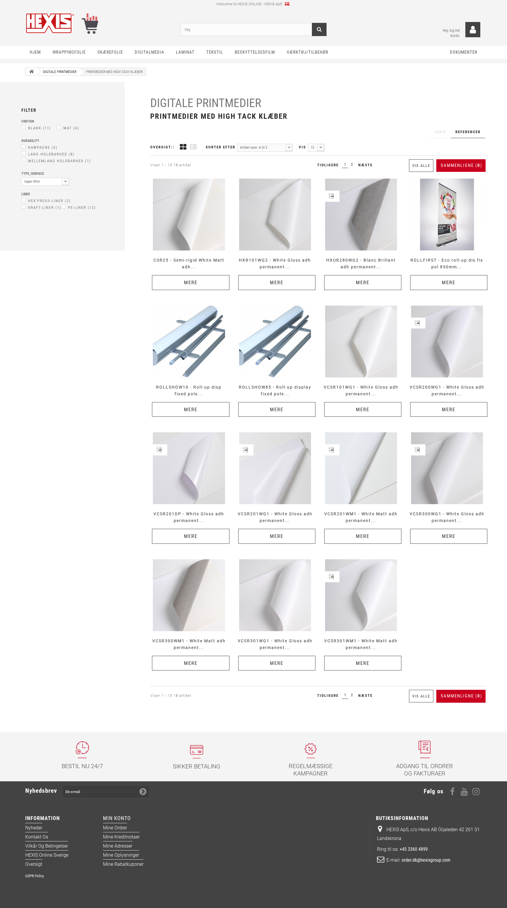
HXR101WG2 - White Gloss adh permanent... (275, 263)
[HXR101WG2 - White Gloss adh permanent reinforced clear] (275, 214)
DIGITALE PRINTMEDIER (205, 103)
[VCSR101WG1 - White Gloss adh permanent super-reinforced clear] (361, 341)
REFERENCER (468, 132)
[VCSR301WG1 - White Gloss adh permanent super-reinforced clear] (275, 595)
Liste (193, 148)
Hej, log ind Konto (451, 33)
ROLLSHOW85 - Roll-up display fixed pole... (275, 390)
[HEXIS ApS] (98, 23)
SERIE (440, 132)
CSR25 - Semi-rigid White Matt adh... (188, 263)
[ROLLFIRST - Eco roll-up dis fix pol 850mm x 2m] (447, 214)
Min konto (117, 818)
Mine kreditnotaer (121, 837)
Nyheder (33, 828)
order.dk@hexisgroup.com (426, 860)
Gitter (183, 148)
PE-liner (82, 207)
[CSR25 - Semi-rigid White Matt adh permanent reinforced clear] (189, 214)
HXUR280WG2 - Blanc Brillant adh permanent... (361, 263)
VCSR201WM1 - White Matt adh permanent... (361, 517)
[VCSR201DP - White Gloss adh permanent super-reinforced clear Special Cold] (189, 468)
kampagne (43, 147)
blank (39, 128)
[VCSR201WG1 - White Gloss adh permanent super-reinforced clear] (275, 468)
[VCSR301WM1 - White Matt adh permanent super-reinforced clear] (361, 595)
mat (71, 128)
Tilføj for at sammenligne (190, 178)
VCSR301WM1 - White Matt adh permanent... (361, 644)
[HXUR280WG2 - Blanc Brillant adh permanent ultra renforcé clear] (361, 214)
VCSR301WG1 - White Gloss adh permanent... (275, 644)
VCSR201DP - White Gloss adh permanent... (188, 517)
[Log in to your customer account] (472, 30)
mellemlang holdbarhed (59, 161)
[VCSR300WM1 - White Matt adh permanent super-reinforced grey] (189, 595)
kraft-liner (44, 207)
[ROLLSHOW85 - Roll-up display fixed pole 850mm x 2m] (275, 341)
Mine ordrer (115, 828)
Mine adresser (117, 846)
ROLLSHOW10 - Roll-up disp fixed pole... (189, 390)
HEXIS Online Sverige (46, 855)
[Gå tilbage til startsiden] (31, 71)
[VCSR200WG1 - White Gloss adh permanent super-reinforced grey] (447, 341)
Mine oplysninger (121, 855)
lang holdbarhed (51, 154)
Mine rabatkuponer (123, 864)
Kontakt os (36, 837)
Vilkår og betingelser (46, 846)
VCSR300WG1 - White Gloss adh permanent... (447, 517)
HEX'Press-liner (49, 201)
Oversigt (33, 864)
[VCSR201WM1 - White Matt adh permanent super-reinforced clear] (361, 468)
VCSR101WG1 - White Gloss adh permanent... (361, 390)
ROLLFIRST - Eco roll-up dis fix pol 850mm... (446, 263)
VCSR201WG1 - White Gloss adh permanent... (275, 517)
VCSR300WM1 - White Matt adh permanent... (189, 644)
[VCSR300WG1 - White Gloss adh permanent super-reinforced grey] (447, 468)
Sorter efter (220, 147)
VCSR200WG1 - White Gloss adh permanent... (447, 390)
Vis (302, 147)
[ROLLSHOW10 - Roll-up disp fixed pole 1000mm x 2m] (189, 341)
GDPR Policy (34, 876)
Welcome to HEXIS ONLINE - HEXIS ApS (249, 4)
